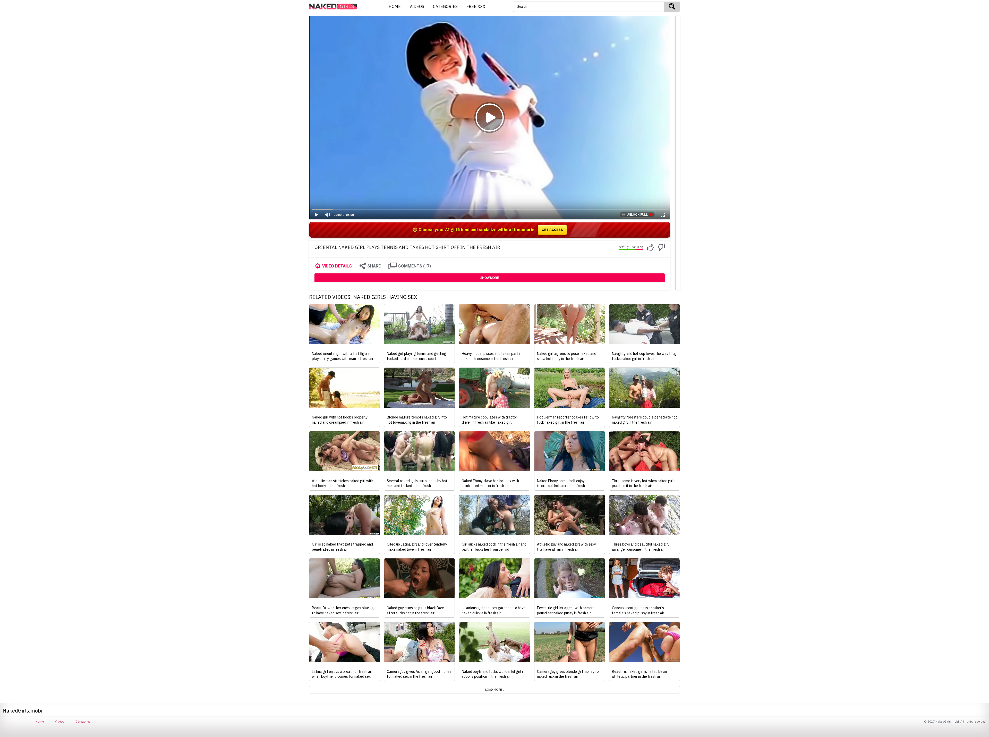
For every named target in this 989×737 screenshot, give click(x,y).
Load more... (494, 689)
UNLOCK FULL (637, 214)
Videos (59, 721)
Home (40, 721)
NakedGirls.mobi (335, 7)
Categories (83, 721)
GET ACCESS (552, 230)
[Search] (672, 7)
